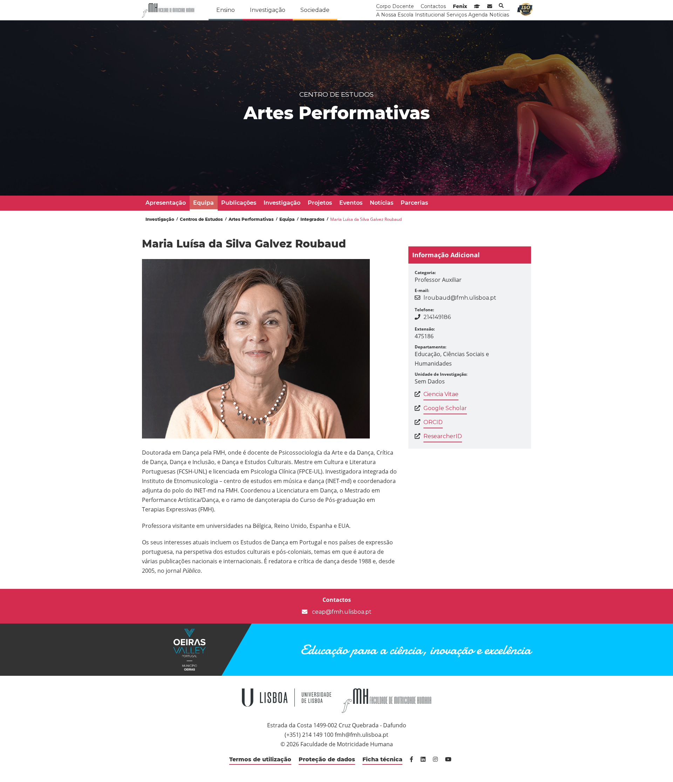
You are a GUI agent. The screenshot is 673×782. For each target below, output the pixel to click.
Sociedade (314, 10)
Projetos (320, 202)
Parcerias (414, 202)
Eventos (350, 202)
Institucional (430, 15)
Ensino (225, 10)
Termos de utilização (260, 759)
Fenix (460, 6)
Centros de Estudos (201, 219)
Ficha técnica (382, 759)
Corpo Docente (395, 6)
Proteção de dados (327, 759)
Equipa (203, 202)
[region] (336, 108)
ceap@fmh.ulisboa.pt (341, 611)
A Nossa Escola (394, 15)
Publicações (238, 202)
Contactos (433, 6)
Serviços (457, 15)
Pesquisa (501, 5)
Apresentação (165, 202)
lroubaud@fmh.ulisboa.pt (459, 297)
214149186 (437, 317)
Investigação (267, 10)
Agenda (478, 15)
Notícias (499, 15)
